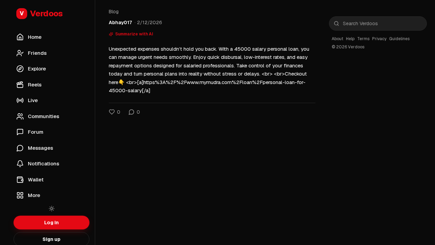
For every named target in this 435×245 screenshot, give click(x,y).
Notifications (43, 163)
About (337, 39)
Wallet (36, 179)
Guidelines (399, 39)
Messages (40, 148)
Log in (51, 222)
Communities (43, 116)
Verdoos (41, 13)
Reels (34, 84)
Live (33, 100)
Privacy (379, 39)
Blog (114, 12)
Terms (363, 39)
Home (34, 37)
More (34, 195)
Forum (35, 132)
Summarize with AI (134, 34)
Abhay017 (120, 22)
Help (350, 39)
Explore (37, 68)
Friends (37, 53)
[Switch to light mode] (51, 208)
